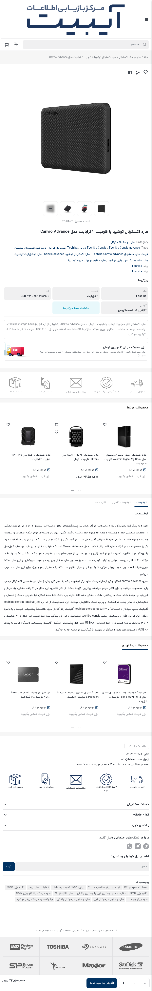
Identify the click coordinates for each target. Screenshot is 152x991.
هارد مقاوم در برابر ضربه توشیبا (87, 260)
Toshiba (137, 266)
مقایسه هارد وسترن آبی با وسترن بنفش (101, 893)
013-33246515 (133, 754)
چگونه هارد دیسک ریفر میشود (34, 899)
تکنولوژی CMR (15, 887)
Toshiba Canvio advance (124, 248)
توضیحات (141, 502)
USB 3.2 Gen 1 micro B (35, 296)
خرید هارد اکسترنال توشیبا (31, 248)
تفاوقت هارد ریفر (38, 887)
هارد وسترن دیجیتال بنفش (73, 899)
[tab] (141, 502)
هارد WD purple (63, 893)
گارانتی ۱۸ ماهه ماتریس (132, 310)
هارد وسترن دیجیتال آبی (109, 899)
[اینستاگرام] (138, 846)
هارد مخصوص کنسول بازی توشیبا (128, 260)
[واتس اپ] (129, 846)
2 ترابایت (92, 296)
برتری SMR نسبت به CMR (68, 887)
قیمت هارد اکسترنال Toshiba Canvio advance (120, 254)
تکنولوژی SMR (138, 893)
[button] (80, 490)
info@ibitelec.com (131, 759)
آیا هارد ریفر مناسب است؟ (104, 887)
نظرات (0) (100, 502)
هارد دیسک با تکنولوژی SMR (33, 893)
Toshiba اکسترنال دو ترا (63, 248)
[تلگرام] (146, 846)
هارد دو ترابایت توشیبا (28, 254)
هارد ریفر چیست (137, 899)
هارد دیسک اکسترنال (130, 57)
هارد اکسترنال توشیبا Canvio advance (67, 254)
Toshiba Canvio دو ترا (93, 248)
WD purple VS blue (135, 887)
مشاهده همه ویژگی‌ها (76, 308)
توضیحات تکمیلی (120, 502)
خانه (145, 57)
